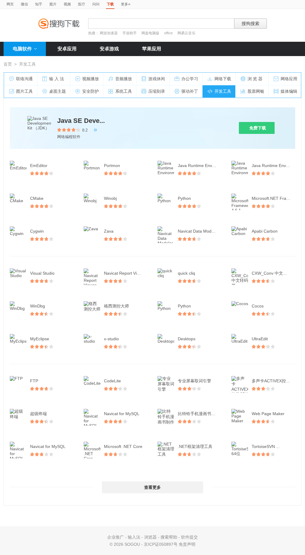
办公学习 (189, 78)
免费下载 (257, 128)
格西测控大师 (116, 306)
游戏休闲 (156, 78)
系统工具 (123, 91)
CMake (36, 198)
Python (184, 198)
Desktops (186, 338)
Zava (108, 231)
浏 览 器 (255, 78)
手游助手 (130, 33)
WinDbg (37, 306)
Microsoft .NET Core (123, 446)
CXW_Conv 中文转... (271, 273)
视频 (67, 4)
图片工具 (24, 91)
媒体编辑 (289, 91)
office (169, 33)
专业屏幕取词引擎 (194, 380)
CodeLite (112, 380)
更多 (125, 3)
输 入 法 (56, 78)
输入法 (134, 537)
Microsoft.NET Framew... (274, 198)
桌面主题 (57, 91)
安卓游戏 (109, 48)
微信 (24, 4)
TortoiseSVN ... (266, 446)
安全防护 (90, 91)
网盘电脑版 (150, 33)
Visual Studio (42, 273)
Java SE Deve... (81, 120)
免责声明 (187, 544)
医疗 (81, 4)
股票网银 (256, 91)
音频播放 (123, 78)
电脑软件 (22, 48)
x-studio (111, 338)
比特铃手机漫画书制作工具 (200, 413)
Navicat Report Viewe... (126, 273)
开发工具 (222, 91)
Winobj (110, 198)
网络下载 (222, 78)
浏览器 (150, 537)
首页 (8, 64)
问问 (95, 4)
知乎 (38, 4)
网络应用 (289, 78)
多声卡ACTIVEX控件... (273, 380)
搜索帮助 (169, 537)
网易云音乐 (186, 33)
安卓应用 (67, 48)
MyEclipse (39, 338)
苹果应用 (151, 48)
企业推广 (115, 537)
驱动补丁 (189, 91)
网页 (10, 4)
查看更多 (152, 487)
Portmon (112, 165)
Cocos (258, 306)
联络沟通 (24, 78)
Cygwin (37, 231)
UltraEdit (260, 338)
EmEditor (38, 165)
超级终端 (38, 413)
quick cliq (186, 273)
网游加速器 (109, 33)
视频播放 (90, 78)
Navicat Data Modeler (198, 231)
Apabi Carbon (265, 231)
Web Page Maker (268, 413)
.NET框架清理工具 (195, 446)
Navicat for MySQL (121, 413)
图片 (53, 4)
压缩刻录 (156, 91)
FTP (34, 380)
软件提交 (189, 537)
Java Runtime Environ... (200, 165)
